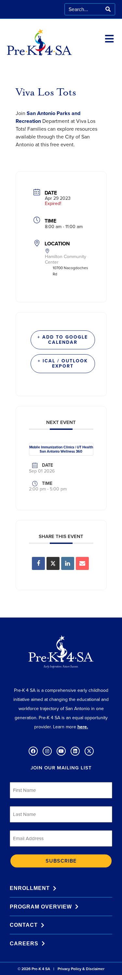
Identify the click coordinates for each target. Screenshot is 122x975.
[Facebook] (33, 751)
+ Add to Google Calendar (62, 340)
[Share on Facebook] (38, 563)
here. (82, 726)
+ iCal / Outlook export (63, 363)
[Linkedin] (67, 563)
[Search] (108, 9)
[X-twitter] (89, 751)
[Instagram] (47, 751)
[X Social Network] (53, 563)
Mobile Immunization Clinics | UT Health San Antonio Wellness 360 (61, 449)
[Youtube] (61, 751)
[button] (109, 39)
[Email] (82, 563)
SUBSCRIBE (61, 861)
